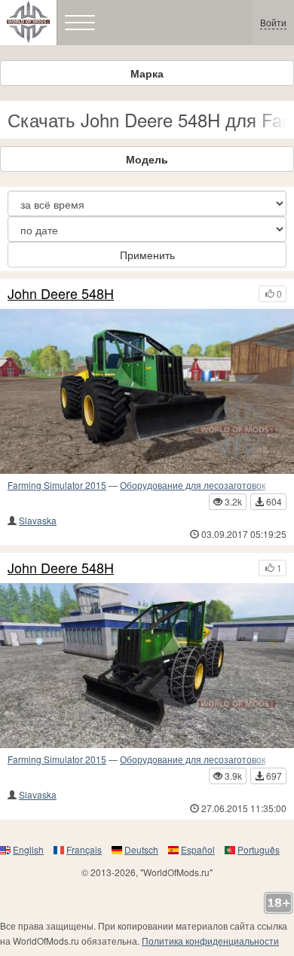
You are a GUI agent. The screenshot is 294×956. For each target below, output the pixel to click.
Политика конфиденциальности (210, 940)
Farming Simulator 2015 (57, 484)
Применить (147, 254)
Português (258, 849)
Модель (147, 158)
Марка (147, 73)
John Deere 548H (61, 293)
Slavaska (38, 520)
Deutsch (141, 849)
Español (198, 849)
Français (84, 849)
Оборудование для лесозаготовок (192, 484)
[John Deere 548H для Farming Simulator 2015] (147, 391)
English (28, 849)
